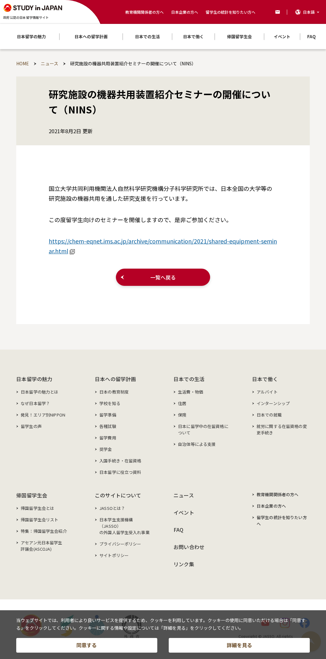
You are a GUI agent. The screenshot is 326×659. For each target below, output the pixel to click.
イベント (184, 512)
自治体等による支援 (197, 444)
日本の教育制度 (114, 392)
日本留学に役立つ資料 (120, 472)
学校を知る (109, 403)
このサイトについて (118, 495)
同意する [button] (86, 645)
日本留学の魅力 (34, 379)
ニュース (184, 495)
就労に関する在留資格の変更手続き (282, 429)
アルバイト (267, 392)
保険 (182, 415)
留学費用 (107, 438)
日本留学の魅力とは (39, 392)
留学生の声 (31, 426)
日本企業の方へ (184, 12)
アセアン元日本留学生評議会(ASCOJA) (41, 546)
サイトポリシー (114, 555)
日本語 (309, 12)
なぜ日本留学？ (35, 403)
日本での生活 (189, 379)
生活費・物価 (190, 392)
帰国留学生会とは (37, 508)
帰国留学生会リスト (39, 520)
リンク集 (184, 564)
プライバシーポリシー (120, 544)
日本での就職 (269, 415)
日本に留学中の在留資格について (203, 429)
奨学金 (105, 449)
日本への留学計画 (115, 379)
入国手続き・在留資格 (120, 461)
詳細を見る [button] (239, 645)
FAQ (178, 529)
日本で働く (265, 379)
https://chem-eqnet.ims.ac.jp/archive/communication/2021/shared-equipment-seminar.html (163, 246)
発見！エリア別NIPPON (43, 415)
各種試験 (107, 426)
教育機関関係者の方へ (144, 12)
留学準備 (107, 415)
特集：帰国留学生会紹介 (44, 531)
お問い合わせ (189, 547)
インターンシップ (273, 403)
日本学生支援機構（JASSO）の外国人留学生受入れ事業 (124, 526)
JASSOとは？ (112, 508)
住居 (182, 403)
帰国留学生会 (31, 495)
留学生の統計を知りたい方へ (230, 12)
